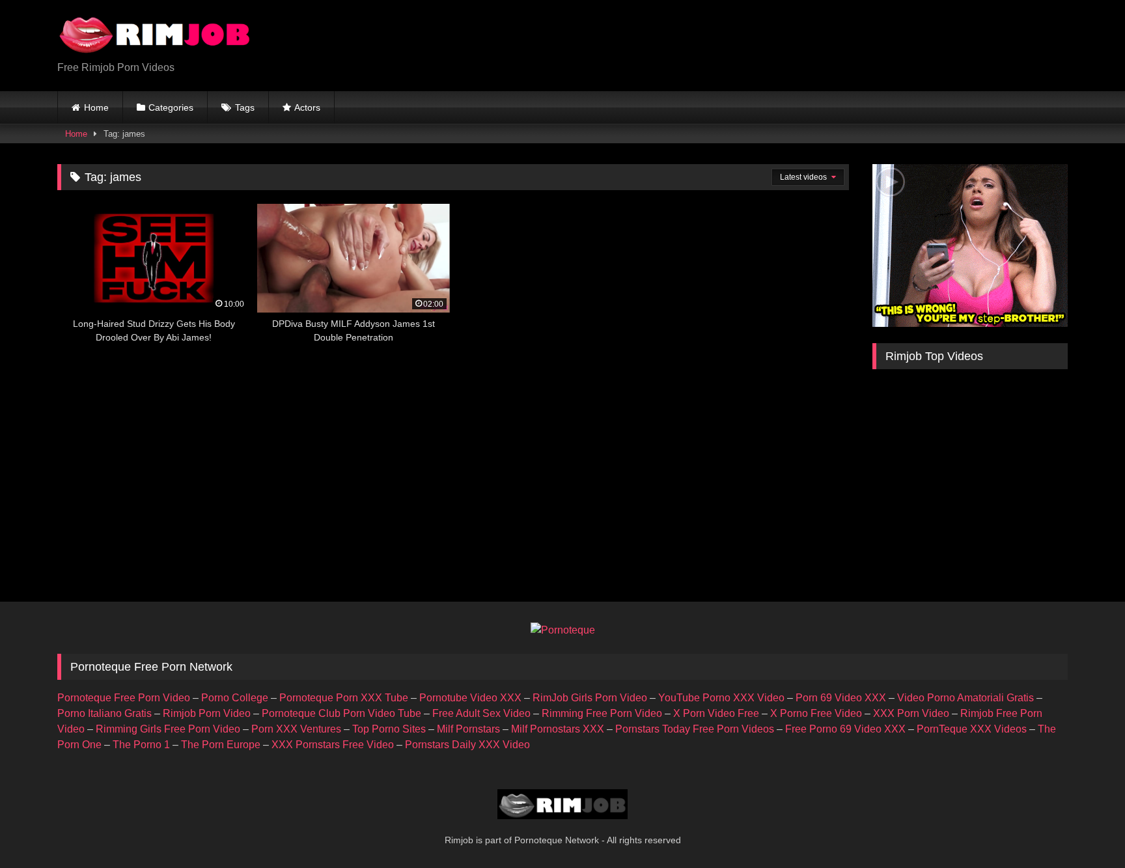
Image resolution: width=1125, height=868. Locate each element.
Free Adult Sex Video (481, 713)
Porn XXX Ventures (296, 729)
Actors (307, 107)
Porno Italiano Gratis (104, 713)
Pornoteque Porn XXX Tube (343, 697)
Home (96, 107)
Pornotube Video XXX (470, 697)
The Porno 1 (141, 744)
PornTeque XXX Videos (972, 729)
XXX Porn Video (911, 713)
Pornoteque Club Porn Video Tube (341, 713)
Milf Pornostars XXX (557, 729)
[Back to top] (1084, 829)
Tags (245, 107)
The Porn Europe (220, 744)
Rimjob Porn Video (207, 713)
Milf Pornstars (468, 729)
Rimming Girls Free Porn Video (168, 729)
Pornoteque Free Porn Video (123, 697)
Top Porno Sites (389, 729)
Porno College (234, 697)
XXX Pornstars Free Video (332, 744)
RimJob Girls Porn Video (590, 697)
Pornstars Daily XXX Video (467, 744)
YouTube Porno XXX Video (721, 697)
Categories (170, 107)
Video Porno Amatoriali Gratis (965, 697)
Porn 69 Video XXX (841, 697)
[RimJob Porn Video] (155, 35)
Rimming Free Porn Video (602, 713)
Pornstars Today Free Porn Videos (694, 729)
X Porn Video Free (716, 713)
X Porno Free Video (816, 713)
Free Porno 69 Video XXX (845, 729)
